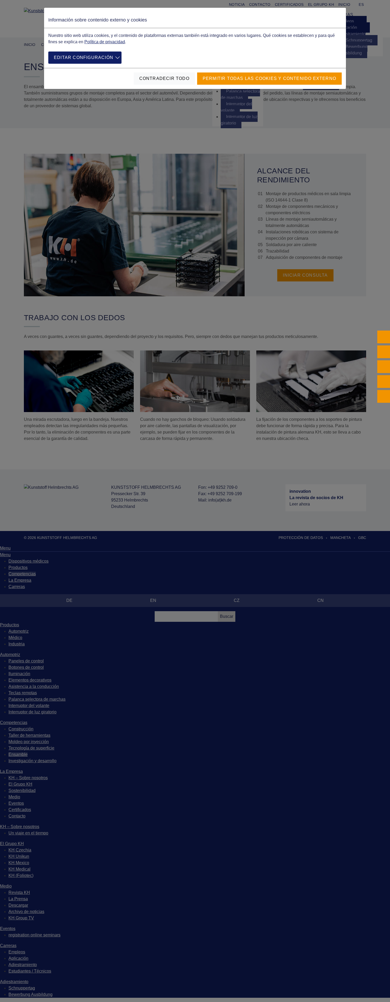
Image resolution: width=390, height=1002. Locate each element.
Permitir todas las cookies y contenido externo (269, 78)
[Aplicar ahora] (383, 396)
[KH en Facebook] (383, 337)
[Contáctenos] (383, 381)
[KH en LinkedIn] (383, 366)
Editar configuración (83, 57)
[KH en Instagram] (383, 351)
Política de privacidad (104, 42)
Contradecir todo (164, 78)
